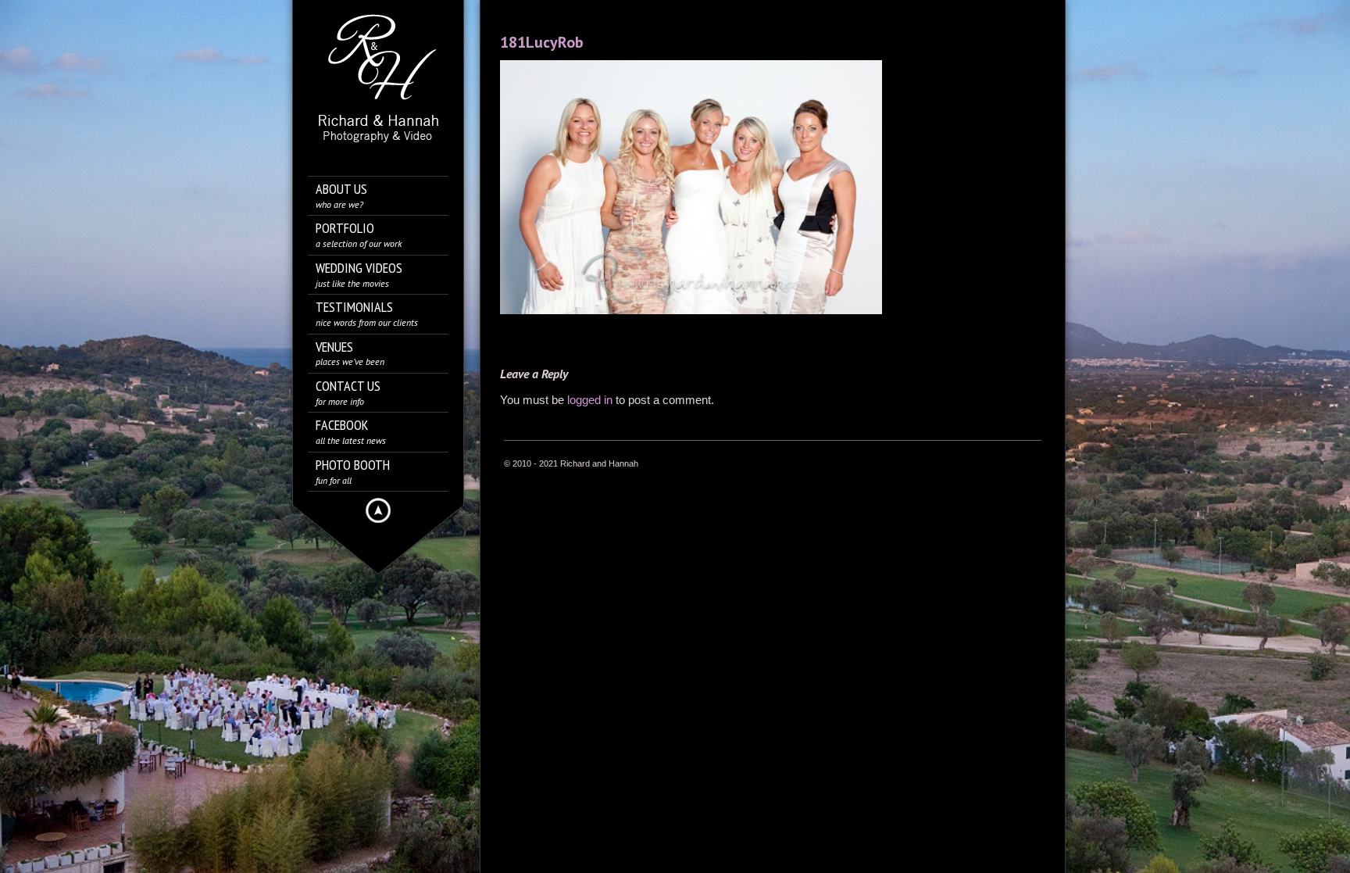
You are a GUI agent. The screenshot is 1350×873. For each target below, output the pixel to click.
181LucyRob (542, 42)
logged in (589, 399)
